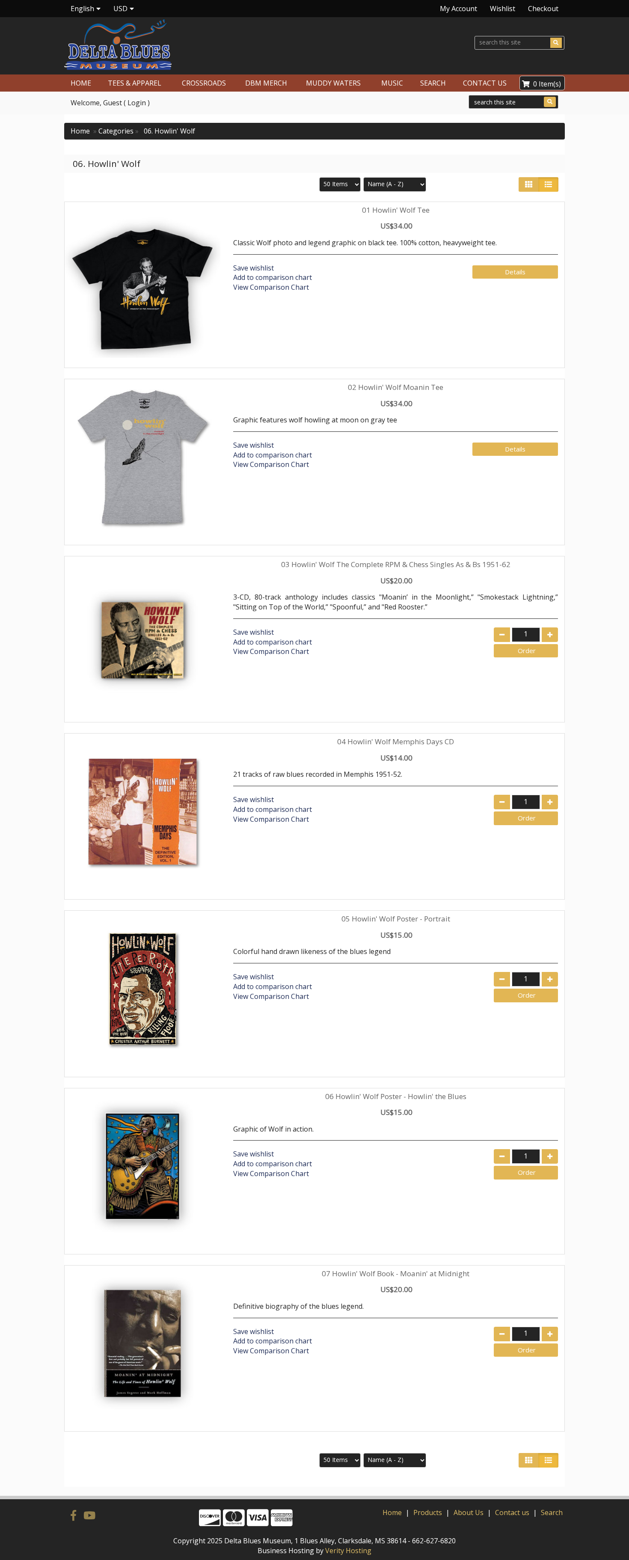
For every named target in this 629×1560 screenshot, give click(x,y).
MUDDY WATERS (333, 83)
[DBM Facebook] (75, 1515)
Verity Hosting (348, 1550)
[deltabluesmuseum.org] (185, 44)
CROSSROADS (204, 83)
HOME (81, 83)
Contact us (512, 1512)
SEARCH (433, 83)
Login (137, 102)
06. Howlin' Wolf (168, 131)
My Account (458, 8)
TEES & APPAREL (134, 83)
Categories (116, 131)
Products (427, 1512)
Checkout (543, 8)
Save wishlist (253, 268)
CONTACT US (485, 83)
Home (80, 131)
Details (515, 271)
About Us (469, 1512)
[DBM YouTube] (89, 1515)
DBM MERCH (266, 83)
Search (552, 1512)
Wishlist (502, 8)
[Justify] (548, 184)
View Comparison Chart (271, 287)
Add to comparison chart (272, 277)
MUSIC (392, 83)
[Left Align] (529, 184)
